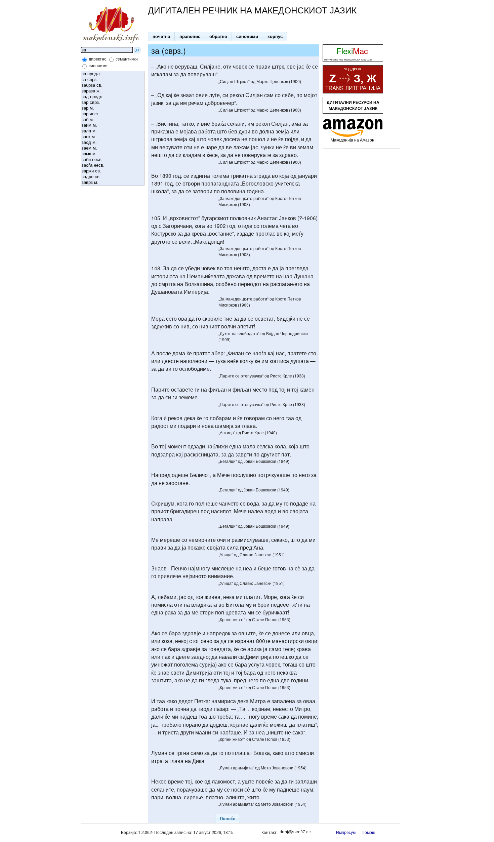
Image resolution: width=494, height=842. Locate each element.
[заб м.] (112, 120)
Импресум (346, 832)
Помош (368, 832)
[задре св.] (112, 177)
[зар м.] (112, 108)
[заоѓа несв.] (112, 165)
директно (98, 59)
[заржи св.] (112, 171)
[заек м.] (112, 137)
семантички (127, 59)
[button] (161, 36)
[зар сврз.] (112, 103)
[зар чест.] (112, 114)
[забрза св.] (112, 85)
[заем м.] (112, 148)
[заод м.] (112, 143)
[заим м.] (112, 125)
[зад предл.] (112, 97)
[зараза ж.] (112, 91)
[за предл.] (112, 74)
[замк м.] (112, 154)
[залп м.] (112, 131)
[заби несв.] (112, 160)
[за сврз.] (112, 80)
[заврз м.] (112, 183)
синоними (98, 65)
